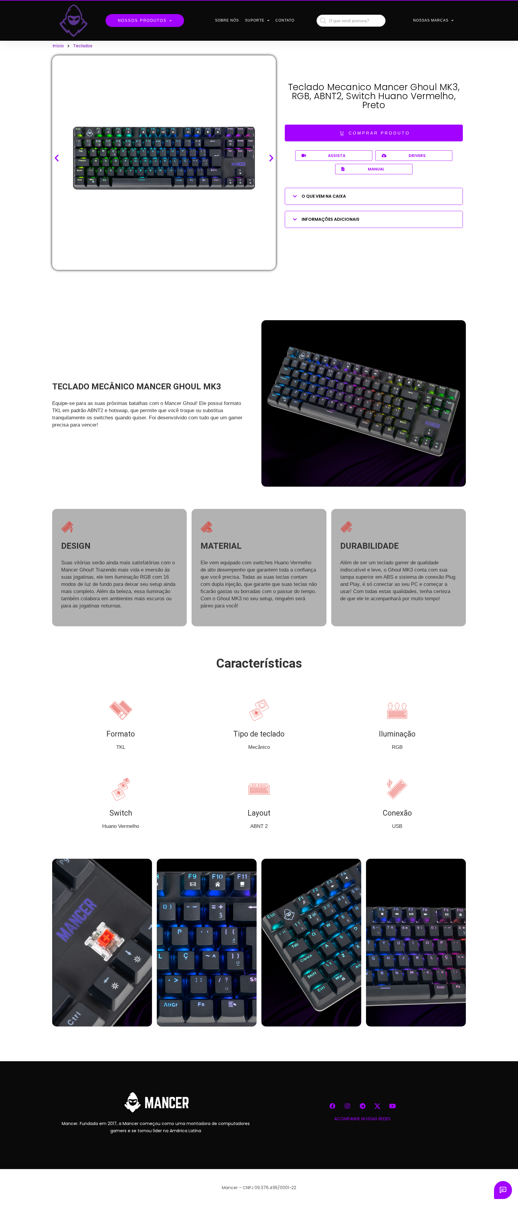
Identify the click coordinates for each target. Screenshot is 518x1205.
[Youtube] (392, 1106)
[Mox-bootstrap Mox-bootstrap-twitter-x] (377, 1106)
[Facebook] (332, 1106)
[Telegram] (362, 1106)
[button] (374, 133)
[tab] (374, 196)
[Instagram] (347, 1106)
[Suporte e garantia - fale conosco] (503, 1190)
